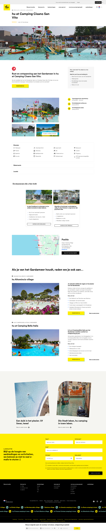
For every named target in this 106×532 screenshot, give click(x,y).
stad (38, 487)
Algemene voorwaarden (51, 519)
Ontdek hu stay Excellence (39, 224)
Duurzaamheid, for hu (34, 500)
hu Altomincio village (23, 279)
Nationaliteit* (78, 455)
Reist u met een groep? (48, 500)
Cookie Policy (35, 519)
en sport (72, 489)
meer (38, 489)
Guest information (28, 519)
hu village (22, 486)
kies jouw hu (23, 484)
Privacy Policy (20, 519)
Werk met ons (62, 500)
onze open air (57, 484)
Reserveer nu (20, 86)
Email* (47, 447)
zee (37, 491)
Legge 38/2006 (43, 519)
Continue (98, 2)
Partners (41, 500)
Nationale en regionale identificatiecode (86, 519)
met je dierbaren (74, 486)
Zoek (77, 528)
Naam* (47, 439)
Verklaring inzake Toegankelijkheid (70, 519)
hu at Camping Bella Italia (25, 325)
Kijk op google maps (70, 253)
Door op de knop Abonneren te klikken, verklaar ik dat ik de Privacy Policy (59, 463)
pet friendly (73, 493)
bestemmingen (40, 484)
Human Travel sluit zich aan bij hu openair (53, 502)
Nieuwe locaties (7, 484)
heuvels (38, 486)
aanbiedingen (90, 484)
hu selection (22, 489)
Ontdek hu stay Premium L (66, 225)
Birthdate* (47, 455)
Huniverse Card (60, 519)
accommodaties (57, 486)
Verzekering (15, 519)
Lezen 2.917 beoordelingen (23, 22)
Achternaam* (78, 439)
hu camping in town (24, 487)
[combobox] (88, 458)
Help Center (56, 500)
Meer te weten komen (94, 313)
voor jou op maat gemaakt (77, 484)
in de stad (72, 491)
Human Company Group (71, 500)
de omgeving (73, 487)
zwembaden (56, 487)
